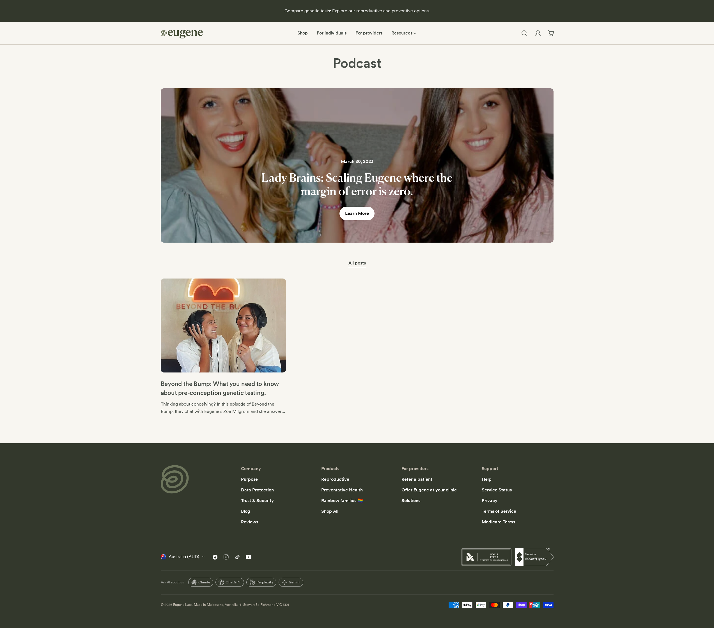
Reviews (249, 522)
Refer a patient (416, 479)
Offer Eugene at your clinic (429, 490)
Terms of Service (499, 511)
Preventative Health (342, 490)
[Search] (524, 33)
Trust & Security (257, 500)
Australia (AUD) (184, 556)
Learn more (357, 213)
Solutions (410, 500)
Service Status (497, 490)
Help (487, 479)
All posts (357, 263)
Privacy (489, 500)
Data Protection (257, 490)
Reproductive (335, 479)
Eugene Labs (182, 605)
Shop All (329, 511)
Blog (245, 511)
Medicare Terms (498, 522)
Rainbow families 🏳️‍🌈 (342, 500)
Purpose (249, 479)
